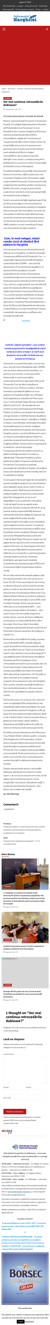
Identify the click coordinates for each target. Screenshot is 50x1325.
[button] (4, 29)
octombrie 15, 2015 (11, 109)
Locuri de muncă (31, 6)
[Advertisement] (25, 59)
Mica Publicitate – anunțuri (13, 6)
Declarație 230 (8, 9)
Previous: (24, 828)
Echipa (38, 9)
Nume (6, 1087)
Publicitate (43, 6)
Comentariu (9, 1054)
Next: (21, 841)
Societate (7, 98)
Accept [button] (20, 1322)
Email (29, 1087)
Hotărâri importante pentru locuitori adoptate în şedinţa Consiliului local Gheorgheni (23, 947)
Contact (45, 9)
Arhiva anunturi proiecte (24, 9)
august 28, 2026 (10, 907)
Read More (29, 1321)
